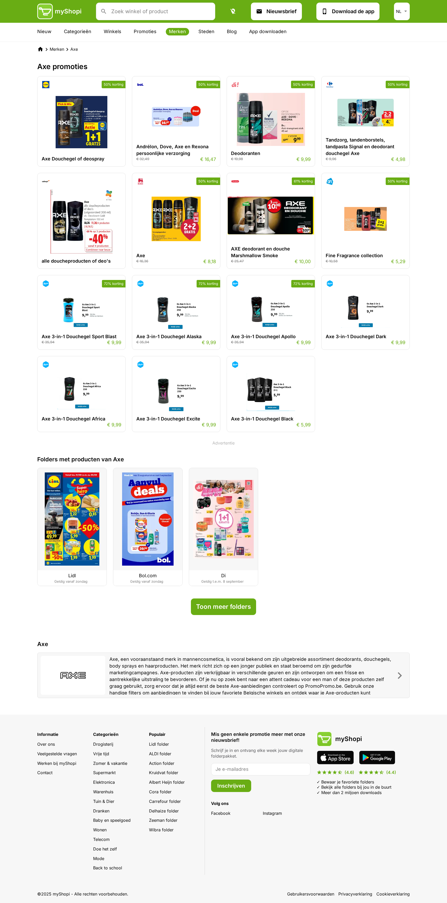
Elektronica (104, 782)
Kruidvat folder (163, 772)
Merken (177, 31)
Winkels (112, 31)
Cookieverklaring (393, 894)
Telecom (101, 839)
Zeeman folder (163, 820)
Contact (45, 772)
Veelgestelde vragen (57, 753)
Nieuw (44, 31)
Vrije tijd (101, 753)
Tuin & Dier (103, 801)
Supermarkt (104, 772)
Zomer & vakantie (110, 763)
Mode (98, 858)
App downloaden (268, 31)
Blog (232, 31)
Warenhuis (103, 791)
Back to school (107, 867)
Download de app (353, 11)
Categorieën (77, 31)
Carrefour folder (165, 801)
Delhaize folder (164, 810)
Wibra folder (161, 829)
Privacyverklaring (355, 894)
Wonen (100, 829)
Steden (206, 31)
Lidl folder (159, 744)
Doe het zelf (105, 849)
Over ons (46, 744)
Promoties (145, 31)
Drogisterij (103, 744)
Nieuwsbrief (281, 11)
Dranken (101, 810)
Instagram (272, 813)
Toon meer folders (223, 606)
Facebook (220, 813)
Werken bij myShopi (56, 763)
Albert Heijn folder (167, 782)
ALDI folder (160, 753)
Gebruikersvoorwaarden (310, 894)
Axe (74, 49)
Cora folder (160, 791)
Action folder (161, 763)
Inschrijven (231, 786)
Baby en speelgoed (112, 820)
